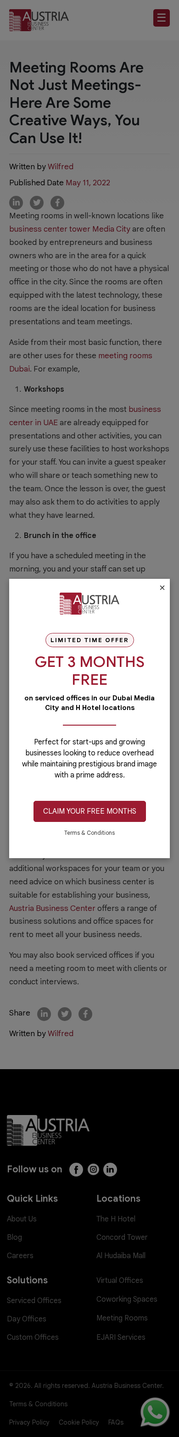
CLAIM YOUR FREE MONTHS (89, 811)
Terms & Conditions (89, 832)
